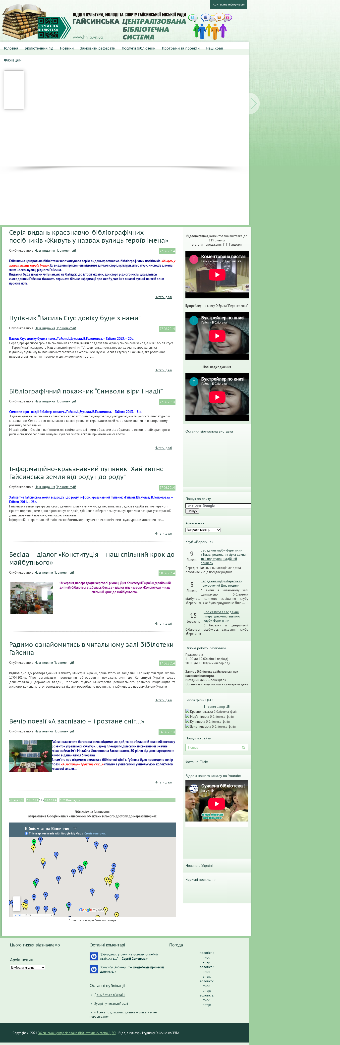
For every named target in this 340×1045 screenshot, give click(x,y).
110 (29, 800)
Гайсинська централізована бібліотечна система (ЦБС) (77, 1033)
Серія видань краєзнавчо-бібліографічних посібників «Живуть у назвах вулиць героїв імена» (88, 236)
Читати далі (163, 297)
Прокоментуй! (66, 250)
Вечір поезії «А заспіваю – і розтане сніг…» (76, 721)
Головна (11, 48)
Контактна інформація (229, 4)
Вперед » (73, 800)
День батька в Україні (109, 995)
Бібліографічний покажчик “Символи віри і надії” (86, 391)
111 (35, 800)
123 (62, 800)
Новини (67, 48)
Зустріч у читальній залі (111, 1003)
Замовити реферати (97, 48)
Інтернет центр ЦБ (216, 707)
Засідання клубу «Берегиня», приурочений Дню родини (221, 583)
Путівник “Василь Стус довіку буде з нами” (75, 318)
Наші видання (45, 250)
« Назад (15, 800)
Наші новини (44, 572)
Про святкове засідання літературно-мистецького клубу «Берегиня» (222, 616)
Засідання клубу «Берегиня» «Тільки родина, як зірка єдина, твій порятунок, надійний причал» (223, 556)
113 (47, 800)
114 (53, 800)
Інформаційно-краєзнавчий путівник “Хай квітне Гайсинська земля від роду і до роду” (86, 473)
